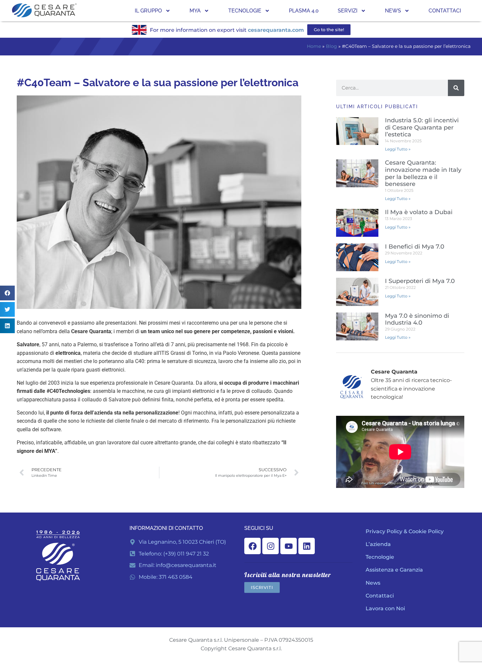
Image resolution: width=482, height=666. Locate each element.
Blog (331, 46)
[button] (7, 293)
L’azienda (378, 544)
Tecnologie (244, 11)
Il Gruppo (148, 11)
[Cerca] (456, 88)
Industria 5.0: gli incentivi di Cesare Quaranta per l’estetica (422, 127)
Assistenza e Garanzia (394, 570)
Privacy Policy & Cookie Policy (405, 531)
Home (314, 46)
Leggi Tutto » (398, 149)
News (393, 11)
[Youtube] (288, 546)
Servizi (347, 11)
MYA (195, 11)
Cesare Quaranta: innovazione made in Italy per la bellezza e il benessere (423, 173)
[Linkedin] (306, 546)
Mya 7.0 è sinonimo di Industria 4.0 (417, 319)
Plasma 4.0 (304, 11)
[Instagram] (270, 546)
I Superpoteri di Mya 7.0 (420, 281)
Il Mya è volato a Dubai (418, 212)
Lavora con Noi (385, 608)
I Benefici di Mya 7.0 (414, 246)
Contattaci (445, 11)
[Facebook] (252, 546)
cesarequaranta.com (276, 30)
